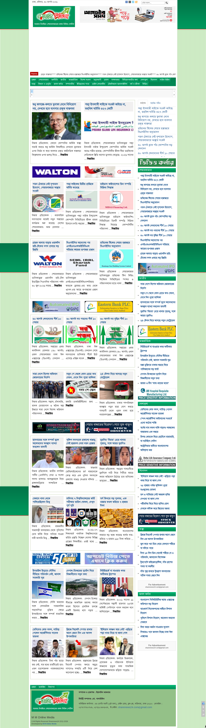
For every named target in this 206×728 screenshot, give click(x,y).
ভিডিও (145, 83)
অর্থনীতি (54, 79)
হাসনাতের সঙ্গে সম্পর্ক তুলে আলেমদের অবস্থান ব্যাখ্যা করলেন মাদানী (46, 443)
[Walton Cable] (109, 172)
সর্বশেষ (143, 103)
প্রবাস (106, 79)
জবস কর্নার (58, 83)
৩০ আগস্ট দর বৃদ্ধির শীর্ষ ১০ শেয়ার (156, 235)
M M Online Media (49, 724)
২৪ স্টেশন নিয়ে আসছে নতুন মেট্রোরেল (157, 320)
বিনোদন (154, 79)
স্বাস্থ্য (33, 83)
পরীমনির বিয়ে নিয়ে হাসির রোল (154, 503)
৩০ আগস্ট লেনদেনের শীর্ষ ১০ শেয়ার (156, 153)
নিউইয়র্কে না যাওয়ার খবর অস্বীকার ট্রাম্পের (112, 572)
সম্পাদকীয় (70, 83)
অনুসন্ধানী (97, 79)
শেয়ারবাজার (43, 79)
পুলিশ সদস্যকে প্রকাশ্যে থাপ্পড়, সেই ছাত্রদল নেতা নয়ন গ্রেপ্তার (81, 441)
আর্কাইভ (42, 687)
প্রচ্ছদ (34, 79)
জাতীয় (63, 79)
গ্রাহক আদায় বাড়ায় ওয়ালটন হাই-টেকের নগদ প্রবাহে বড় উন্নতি (46, 246)
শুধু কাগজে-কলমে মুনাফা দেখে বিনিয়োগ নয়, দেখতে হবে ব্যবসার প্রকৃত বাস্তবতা (54, 106)
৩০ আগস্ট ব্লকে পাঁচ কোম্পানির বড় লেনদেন (155, 146)
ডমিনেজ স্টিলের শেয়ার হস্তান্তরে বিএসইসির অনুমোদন (115, 244)
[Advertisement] (103, 51)
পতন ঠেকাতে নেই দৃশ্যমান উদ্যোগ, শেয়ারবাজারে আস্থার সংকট (46, 187)
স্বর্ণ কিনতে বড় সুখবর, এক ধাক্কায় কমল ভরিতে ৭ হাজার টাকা (114, 502)
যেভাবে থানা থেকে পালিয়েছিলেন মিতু (41, 500)
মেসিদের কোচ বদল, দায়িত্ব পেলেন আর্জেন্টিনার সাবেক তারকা (46, 633)
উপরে (203, 711)
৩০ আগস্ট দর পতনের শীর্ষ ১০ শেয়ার (157, 230)
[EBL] (109, 307)
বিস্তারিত (64, 155)
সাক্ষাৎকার (115, 79)
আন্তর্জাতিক (73, 79)
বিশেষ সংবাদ (85, 79)
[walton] (56, 172)
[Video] (157, 163)
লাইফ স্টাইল (165, 79)
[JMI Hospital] (157, 394)
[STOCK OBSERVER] (157, 519)
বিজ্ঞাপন (51, 687)
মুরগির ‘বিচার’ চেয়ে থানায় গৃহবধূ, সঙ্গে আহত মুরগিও (113, 441)
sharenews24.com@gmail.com (135, 707)
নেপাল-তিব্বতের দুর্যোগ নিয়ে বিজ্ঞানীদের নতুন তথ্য (80, 572)
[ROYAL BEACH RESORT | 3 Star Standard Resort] (56, 558)
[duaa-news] (109, 558)
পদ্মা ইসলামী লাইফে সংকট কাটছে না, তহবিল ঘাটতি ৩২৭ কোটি (105, 106)
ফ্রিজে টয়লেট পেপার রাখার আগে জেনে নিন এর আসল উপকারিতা (79, 633)
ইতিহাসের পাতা (83, 83)
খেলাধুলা (144, 79)
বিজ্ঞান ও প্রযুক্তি (44, 83)
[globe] (56, 307)
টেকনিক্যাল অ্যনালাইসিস (117, 83)
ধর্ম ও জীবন (135, 83)
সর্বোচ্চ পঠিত (155, 103)
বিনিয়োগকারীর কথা (130, 79)
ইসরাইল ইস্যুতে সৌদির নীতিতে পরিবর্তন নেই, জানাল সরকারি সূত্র (47, 574)
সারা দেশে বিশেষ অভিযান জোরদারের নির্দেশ (45, 375)
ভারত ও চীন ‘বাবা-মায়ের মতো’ (154, 383)
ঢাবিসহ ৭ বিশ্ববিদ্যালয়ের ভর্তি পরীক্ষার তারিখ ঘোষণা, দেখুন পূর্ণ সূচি (80, 502)
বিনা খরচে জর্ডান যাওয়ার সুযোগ (154, 627)
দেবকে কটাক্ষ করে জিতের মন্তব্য (155, 508)
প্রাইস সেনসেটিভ (98, 83)
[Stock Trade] (56, 428)
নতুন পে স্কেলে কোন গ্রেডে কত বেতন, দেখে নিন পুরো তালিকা (81, 375)
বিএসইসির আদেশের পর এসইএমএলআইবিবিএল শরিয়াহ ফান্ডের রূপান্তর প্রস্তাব (80, 246)
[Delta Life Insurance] (157, 461)
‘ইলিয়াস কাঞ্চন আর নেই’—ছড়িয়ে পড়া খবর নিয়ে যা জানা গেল (116, 631)
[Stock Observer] (109, 428)
